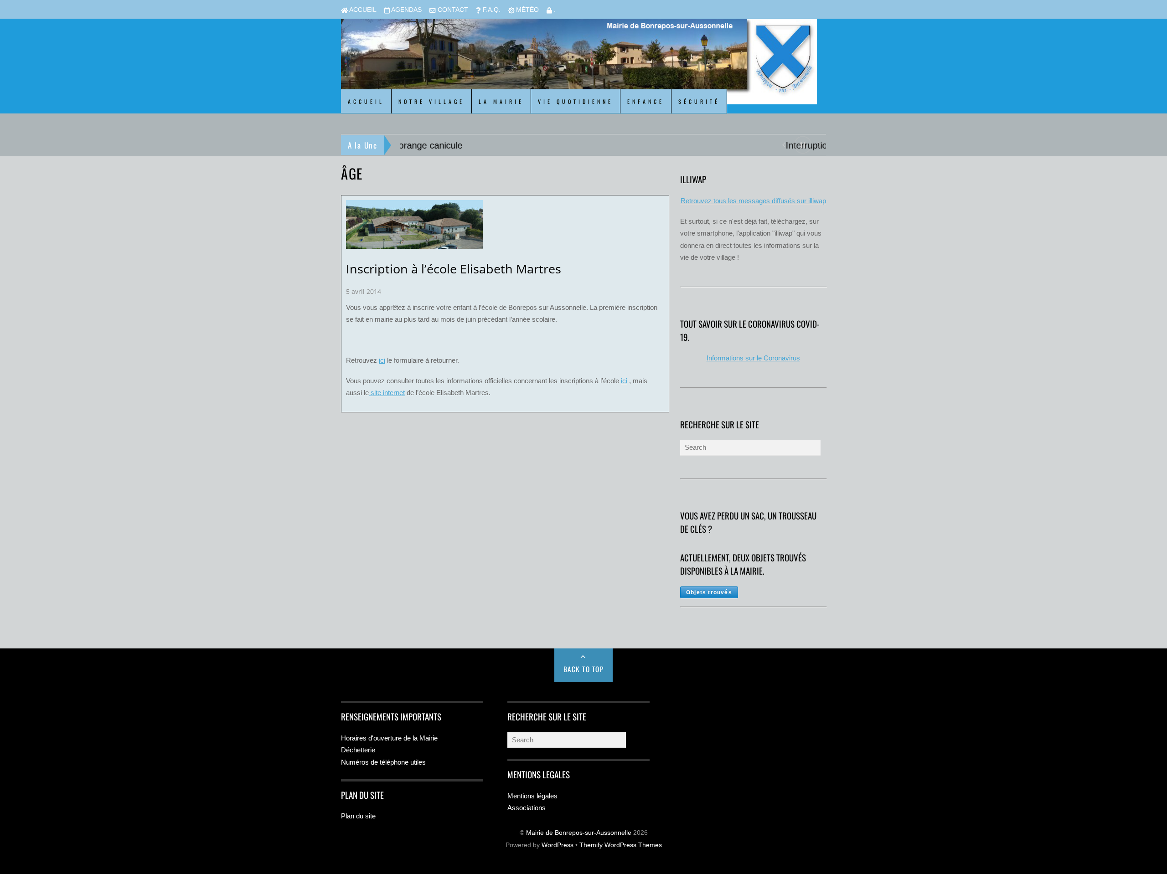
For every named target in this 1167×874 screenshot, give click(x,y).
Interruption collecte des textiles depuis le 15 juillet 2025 (512, 145)
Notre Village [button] (431, 101)
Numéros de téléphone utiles (383, 762)
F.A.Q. (491, 9)
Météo (526, 9)
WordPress (557, 845)
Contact (452, 9)
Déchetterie (358, 750)
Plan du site (358, 816)
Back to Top (583, 669)
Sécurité (699, 101)
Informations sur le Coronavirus (753, 358)
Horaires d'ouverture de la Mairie (389, 738)
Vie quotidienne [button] (575, 101)
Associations (526, 808)
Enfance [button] (645, 101)
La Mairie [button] (501, 101)
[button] (783, 144)
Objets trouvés (709, 592)
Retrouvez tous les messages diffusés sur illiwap (753, 201)
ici (382, 360)
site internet (387, 392)
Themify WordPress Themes (620, 845)
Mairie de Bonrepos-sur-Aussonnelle (578, 832)
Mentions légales (532, 796)
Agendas (406, 9)
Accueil (362, 9)
